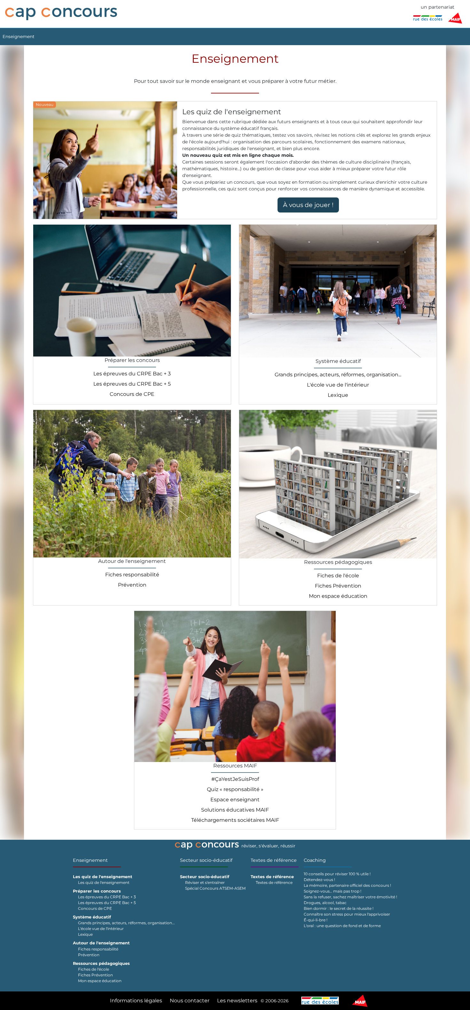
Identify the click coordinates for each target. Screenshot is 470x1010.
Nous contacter (189, 1001)
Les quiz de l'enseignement (103, 882)
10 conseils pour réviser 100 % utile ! (337, 873)
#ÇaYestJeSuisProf (235, 779)
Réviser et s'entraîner (205, 882)
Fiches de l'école (338, 576)
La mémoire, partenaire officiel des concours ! (347, 885)
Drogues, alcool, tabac (325, 902)
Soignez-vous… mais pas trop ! (332, 891)
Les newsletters (237, 1001)
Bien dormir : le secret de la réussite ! (338, 908)
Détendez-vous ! (319, 879)
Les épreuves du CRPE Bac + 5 (132, 384)
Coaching (315, 860)
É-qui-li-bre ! (315, 920)
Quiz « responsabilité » (235, 789)
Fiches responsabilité (132, 575)
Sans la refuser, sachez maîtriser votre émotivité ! (350, 896)
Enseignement (19, 36)
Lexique (338, 395)
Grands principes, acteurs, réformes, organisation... (338, 375)
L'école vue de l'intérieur (338, 385)
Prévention (132, 585)
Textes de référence (274, 860)
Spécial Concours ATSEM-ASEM (215, 888)
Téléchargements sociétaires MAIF (235, 820)
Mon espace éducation (338, 596)
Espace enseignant (235, 800)
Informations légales (136, 1001)
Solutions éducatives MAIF (235, 810)
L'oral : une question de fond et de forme (342, 925)
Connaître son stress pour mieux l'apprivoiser (347, 914)
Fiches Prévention (338, 586)
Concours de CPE (132, 394)
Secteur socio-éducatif (206, 860)
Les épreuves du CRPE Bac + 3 (132, 374)
